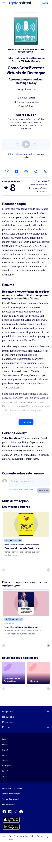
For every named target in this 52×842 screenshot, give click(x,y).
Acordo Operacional (10, 799)
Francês (5, 771)
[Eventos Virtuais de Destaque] (26, 524)
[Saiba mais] (22, 181)
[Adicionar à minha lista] (26, 171)
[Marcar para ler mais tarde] (16, 171)
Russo (4, 755)
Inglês (4, 739)
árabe (4, 776)
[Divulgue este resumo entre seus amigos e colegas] (35, 171)
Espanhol (6, 750)
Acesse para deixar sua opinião (21, 490)
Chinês (5, 760)
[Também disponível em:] (45, 171)
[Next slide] (48, 570)
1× (10, 144)
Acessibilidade (8, 804)
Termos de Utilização (11, 794)
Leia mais (26, 422)
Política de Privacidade (12, 788)
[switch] (26, 144)
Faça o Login (16, 154)
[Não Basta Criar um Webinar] (26, 603)
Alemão (5, 744)
